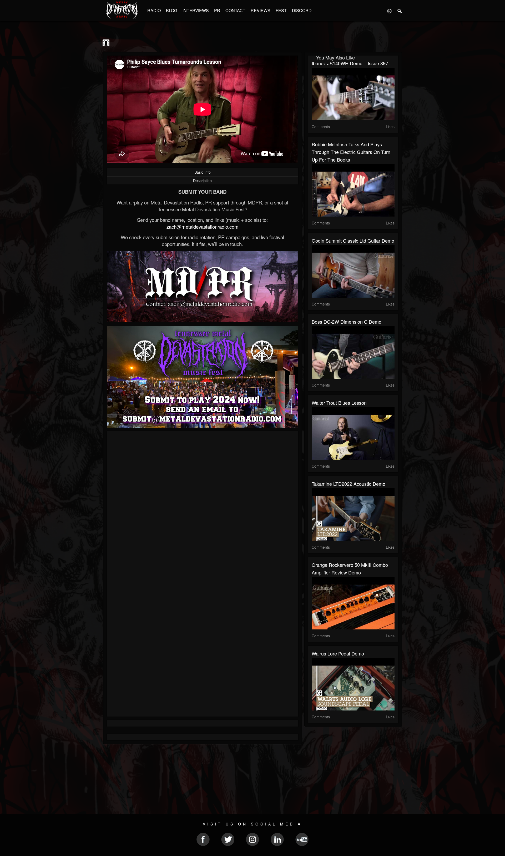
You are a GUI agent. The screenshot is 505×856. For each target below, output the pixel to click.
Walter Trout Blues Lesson (339, 402)
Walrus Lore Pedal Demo (338, 653)
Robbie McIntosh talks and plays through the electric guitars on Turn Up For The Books (351, 152)
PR (217, 10)
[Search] (399, 10)
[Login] (389, 10)
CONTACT (235, 10)
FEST (281, 10)
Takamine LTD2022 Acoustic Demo (348, 483)
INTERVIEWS (196, 10)
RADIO (154, 10)
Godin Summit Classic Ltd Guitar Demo (353, 240)
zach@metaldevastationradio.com (202, 226)
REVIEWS (260, 10)
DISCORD (302, 10)
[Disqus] (202, 505)
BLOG (171, 10)
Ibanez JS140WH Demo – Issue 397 (350, 63)
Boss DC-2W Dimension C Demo (346, 321)
